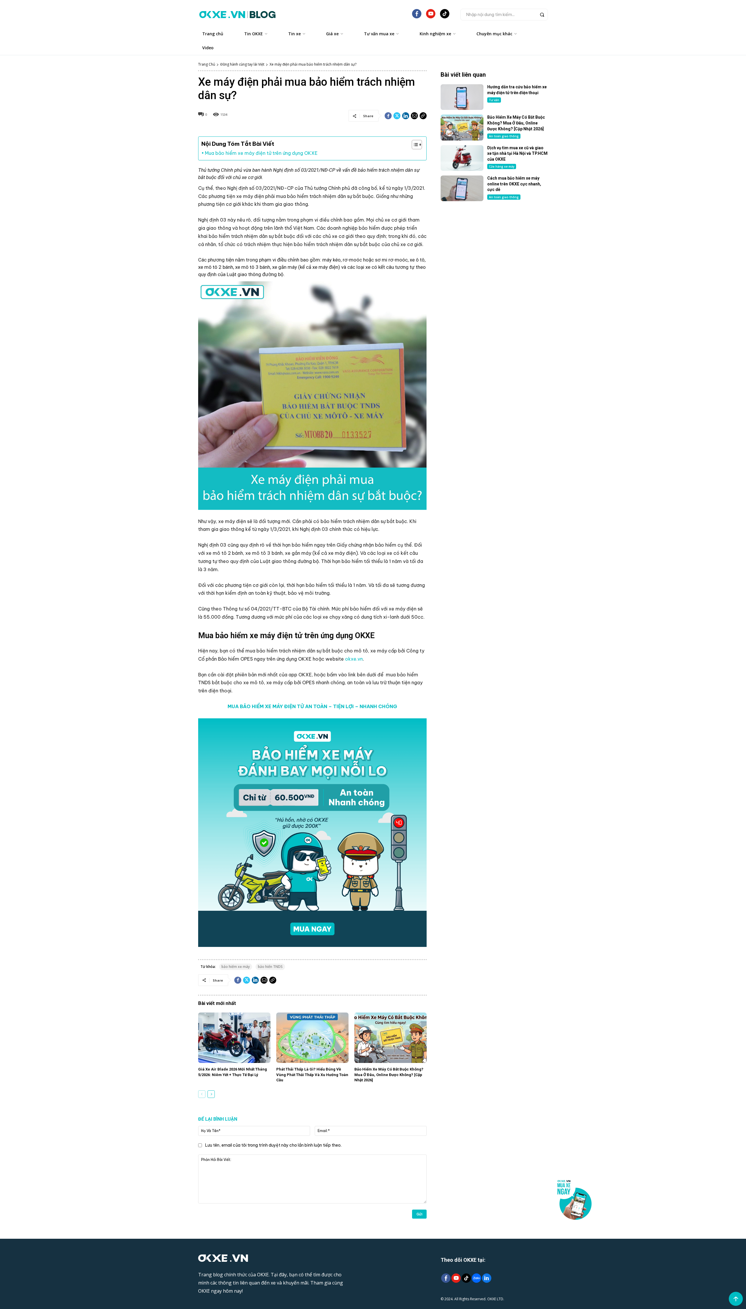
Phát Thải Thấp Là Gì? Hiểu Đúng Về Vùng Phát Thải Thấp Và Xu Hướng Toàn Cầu (312, 1074)
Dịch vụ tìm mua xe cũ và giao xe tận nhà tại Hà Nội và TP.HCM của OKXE (517, 153)
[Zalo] (476, 1278)
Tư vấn (494, 100)
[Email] (414, 115)
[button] (504, 14)
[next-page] (211, 1094)
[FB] (417, 16)
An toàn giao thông (504, 136)
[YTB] (431, 16)
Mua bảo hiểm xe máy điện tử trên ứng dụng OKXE (261, 153)
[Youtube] (456, 1278)
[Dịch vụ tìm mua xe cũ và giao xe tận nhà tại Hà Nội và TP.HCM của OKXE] (462, 158)
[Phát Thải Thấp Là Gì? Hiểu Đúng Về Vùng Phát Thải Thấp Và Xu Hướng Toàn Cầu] (312, 1038)
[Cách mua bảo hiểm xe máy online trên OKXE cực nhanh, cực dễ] (462, 188)
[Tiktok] (466, 1278)
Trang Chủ (206, 64)
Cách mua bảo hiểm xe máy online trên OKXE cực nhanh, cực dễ (514, 184)
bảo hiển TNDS (270, 966)
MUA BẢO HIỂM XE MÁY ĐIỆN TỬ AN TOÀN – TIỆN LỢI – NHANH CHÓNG (312, 706)
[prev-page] (201, 1094)
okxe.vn (354, 659)
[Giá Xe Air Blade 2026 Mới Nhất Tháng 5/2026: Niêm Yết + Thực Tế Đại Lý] (234, 1038)
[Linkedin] (405, 115)
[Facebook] (388, 115)
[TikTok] (445, 16)
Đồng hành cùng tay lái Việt (242, 64)
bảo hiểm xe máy (235, 966)
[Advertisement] (494, 253)
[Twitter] (396, 115)
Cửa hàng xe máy (501, 166)
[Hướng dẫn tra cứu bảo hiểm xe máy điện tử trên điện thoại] (462, 97)
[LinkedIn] (486, 1278)
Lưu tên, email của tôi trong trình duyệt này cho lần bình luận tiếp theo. (273, 1145)
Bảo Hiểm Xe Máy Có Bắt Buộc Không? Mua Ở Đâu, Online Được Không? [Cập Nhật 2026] (388, 1074)
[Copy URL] (423, 115)
